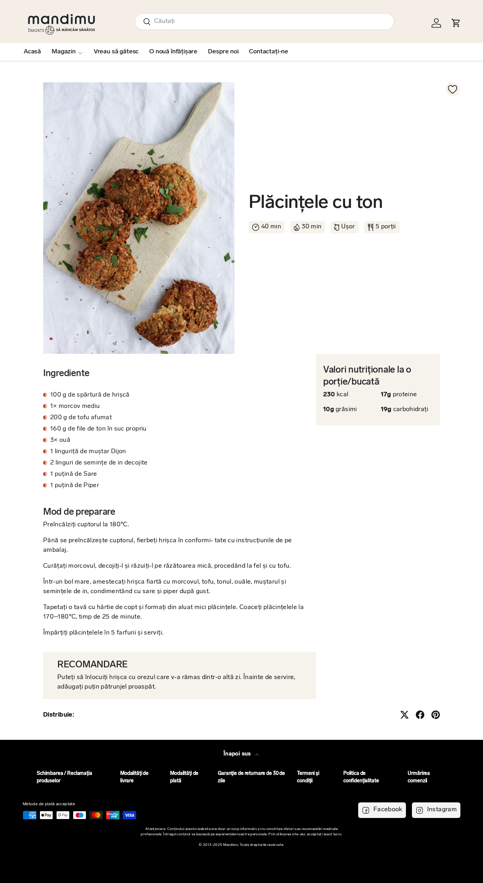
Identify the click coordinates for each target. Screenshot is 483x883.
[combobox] (264, 21)
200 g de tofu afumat (81, 418)
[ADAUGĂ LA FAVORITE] (453, 89)
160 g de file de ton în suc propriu (98, 429)
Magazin (64, 52)
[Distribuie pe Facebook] (420, 715)
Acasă (32, 52)
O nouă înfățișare (173, 52)
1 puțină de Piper (74, 486)
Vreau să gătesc (116, 52)
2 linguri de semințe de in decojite (99, 463)
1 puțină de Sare (73, 474)
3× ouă (60, 440)
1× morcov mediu (75, 406)
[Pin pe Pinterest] (435, 715)
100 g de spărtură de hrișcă (90, 395)
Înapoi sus (237, 754)
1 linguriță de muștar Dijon (88, 452)
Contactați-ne (268, 52)
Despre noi (223, 52)
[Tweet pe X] (404, 715)
